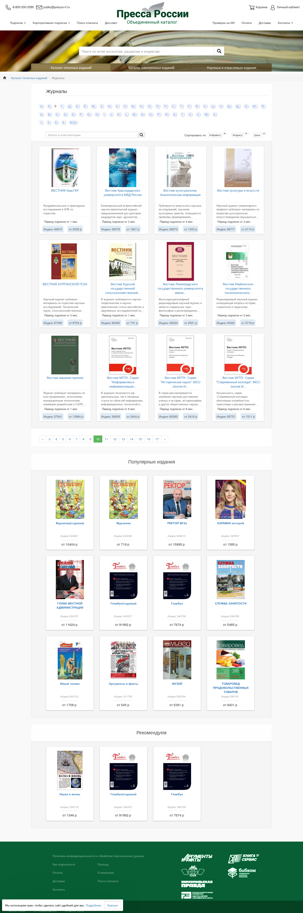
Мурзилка (123, 523)
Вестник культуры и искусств (238, 190)
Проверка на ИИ (224, 23)
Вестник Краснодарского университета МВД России (123, 192)
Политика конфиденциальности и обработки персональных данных (98, 856)
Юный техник (70, 683)
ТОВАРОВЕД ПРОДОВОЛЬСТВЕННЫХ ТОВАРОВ (231, 687)
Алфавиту (215, 135)
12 (114, 439)
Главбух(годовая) (123, 603)
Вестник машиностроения (65, 377)
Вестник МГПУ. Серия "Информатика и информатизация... (123, 382)
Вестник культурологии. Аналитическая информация (180, 192)
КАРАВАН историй (230, 523)
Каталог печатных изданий (71, 67)
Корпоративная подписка (50, 23)
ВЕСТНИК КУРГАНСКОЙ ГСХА (65, 284)
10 (98, 439)
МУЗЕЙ (177, 683)
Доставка (265, 23)
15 (140, 439)
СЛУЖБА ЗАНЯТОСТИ (231, 603)
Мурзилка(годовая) (70, 523)
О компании (105, 872)
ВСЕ (73, 122)
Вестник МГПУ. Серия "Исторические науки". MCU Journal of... (180, 382)
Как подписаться (64, 864)
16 (148, 439)
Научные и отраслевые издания (231, 67)
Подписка (17, 23)
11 (106, 439)
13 (123, 439)
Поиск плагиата (87, 23)
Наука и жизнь (70, 794)
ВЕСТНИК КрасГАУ (65, 190)
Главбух (177, 603)
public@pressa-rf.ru (56, 7)
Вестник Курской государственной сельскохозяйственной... (122, 288)
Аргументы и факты (123, 683)
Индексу (237, 135)
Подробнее (93, 905)
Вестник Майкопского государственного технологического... (238, 288)
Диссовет (111, 23)
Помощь (103, 864)
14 (131, 439)
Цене (257, 135)
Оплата (247, 23)
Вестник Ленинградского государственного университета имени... (180, 288)
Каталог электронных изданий (151, 67)
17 (157, 439)
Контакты (284, 23)
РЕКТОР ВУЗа (177, 523)
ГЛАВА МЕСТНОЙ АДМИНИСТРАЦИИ (69, 605)
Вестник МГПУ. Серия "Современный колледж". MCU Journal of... (238, 382)
